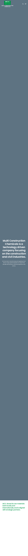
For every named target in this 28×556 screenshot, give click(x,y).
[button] (25, 4)
